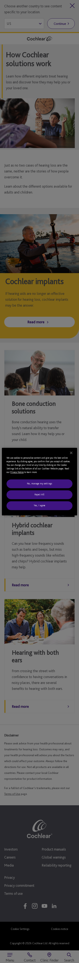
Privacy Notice (17, 472)
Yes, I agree (39, 505)
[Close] (71, 452)
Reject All (39, 494)
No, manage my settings (39, 483)
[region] (39, 481)
